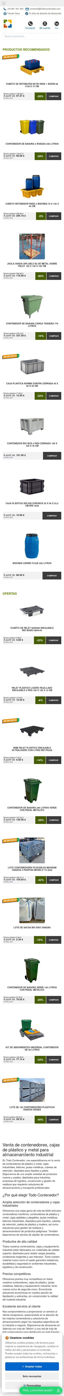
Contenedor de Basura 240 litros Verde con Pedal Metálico (32, 809)
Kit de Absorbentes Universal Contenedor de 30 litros (32, 1048)
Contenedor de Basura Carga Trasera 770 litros (32, 324)
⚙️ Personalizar (32, 1385)
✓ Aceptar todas (32, 1366)
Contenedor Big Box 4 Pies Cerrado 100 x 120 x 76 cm (32, 444)
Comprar (54, 96)
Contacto (30, 28)
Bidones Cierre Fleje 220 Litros (32, 563)
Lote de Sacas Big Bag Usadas (32, 927)
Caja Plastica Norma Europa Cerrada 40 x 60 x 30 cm (32, 384)
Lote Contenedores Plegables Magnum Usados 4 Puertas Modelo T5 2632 (32, 868)
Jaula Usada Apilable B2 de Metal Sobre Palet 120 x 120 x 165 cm (32, 265)
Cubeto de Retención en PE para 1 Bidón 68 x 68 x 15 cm (32, 85)
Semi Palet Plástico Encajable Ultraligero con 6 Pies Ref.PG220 (32, 749)
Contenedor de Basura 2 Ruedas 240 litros (32, 144)
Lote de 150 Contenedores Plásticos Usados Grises (32, 1108)
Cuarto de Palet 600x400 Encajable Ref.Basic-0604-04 (32, 629)
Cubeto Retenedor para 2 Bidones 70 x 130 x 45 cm (32, 205)
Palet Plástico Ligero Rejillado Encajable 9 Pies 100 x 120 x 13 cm (32, 689)
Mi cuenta (45, 28)
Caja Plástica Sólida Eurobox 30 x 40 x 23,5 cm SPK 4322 (32, 504)
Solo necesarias (32, 1376)
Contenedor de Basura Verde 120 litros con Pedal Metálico (32, 988)
